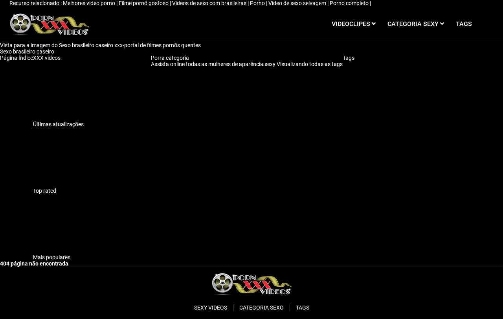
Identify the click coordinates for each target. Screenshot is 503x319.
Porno (258, 3)
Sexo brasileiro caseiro (27, 51)
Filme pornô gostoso (144, 3)
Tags (348, 58)
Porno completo (350, 3)
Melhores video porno (89, 3)
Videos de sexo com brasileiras (210, 3)
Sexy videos (210, 307)
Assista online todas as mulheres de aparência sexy (214, 64)
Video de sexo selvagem (297, 3)
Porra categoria (170, 58)
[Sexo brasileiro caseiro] (49, 24)
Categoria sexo (261, 307)
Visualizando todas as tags (310, 64)
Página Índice (16, 58)
